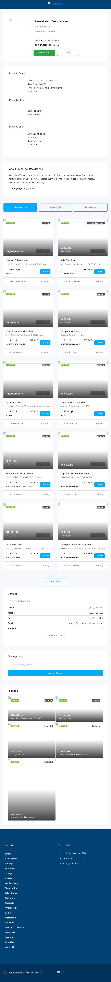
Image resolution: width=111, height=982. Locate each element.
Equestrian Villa (14, 544)
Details (45, 271)
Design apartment (70, 331)
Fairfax (8, 878)
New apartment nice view (19, 331)
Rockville (9, 903)
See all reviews (42, 26)
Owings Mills (11, 908)
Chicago (9, 863)
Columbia (9, 923)
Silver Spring (11, 893)
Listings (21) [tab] (20, 207)
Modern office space (17, 260)
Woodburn (10, 932)
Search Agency (55, 673)
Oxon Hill (9, 947)
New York (9, 868)
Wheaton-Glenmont (14, 927)
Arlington (9, 873)
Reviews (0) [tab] (91, 207)
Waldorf (9, 937)
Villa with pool (68, 260)
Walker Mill (10, 918)
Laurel (8, 913)
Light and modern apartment (75, 473)
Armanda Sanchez (16, 423)
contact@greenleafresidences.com (85, 623)
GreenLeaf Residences (18, 281)
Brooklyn (9, 942)
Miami (8, 854)
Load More (55, 581)
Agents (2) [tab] (55, 207)
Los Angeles (11, 859)
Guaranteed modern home (19, 473)
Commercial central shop (73, 402)
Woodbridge (11, 888)
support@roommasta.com (72, 863)
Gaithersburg (11, 883)
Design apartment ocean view (76, 544)
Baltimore (10, 898)
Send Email (44, 52)
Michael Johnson (16, 352)
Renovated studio (15, 402)
